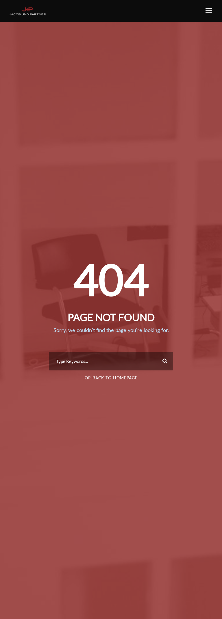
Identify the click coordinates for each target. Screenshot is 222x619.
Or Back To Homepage (111, 378)
